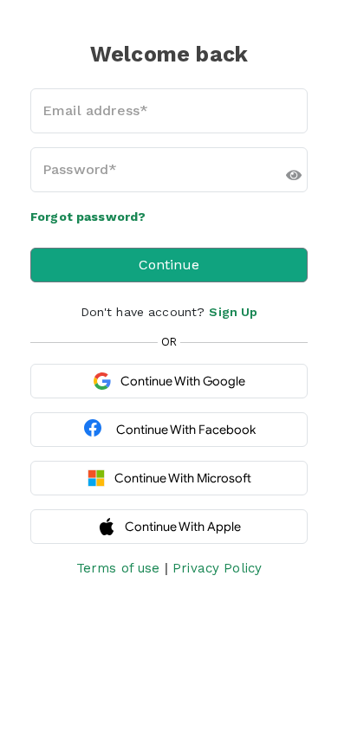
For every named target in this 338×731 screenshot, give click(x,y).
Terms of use (118, 568)
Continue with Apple (183, 526)
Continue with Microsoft (182, 478)
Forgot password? (88, 216)
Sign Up (233, 312)
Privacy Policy (217, 568)
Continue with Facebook (186, 429)
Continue (169, 264)
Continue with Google (182, 381)
